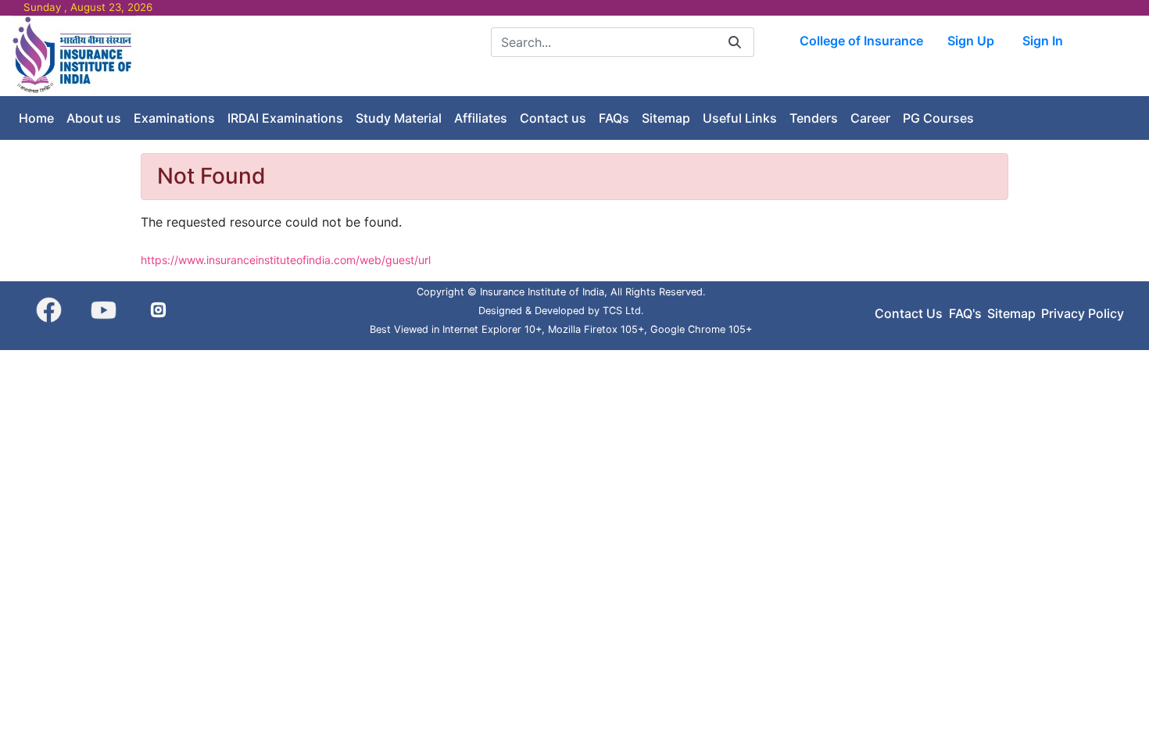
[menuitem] (36, 118)
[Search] (734, 41)
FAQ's (965, 313)
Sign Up (970, 40)
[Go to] (75, 55)
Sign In (1042, 40)
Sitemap (1011, 313)
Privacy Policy (1082, 313)
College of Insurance (861, 40)
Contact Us (909, 313)
